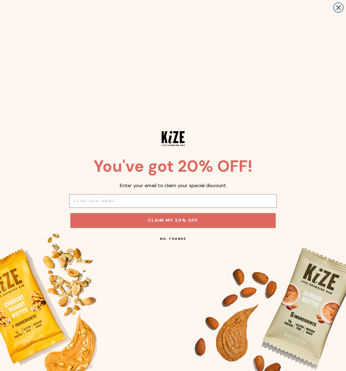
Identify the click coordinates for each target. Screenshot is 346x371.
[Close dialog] (338, 7)
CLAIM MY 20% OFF (173, 220)
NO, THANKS (173, 239)
